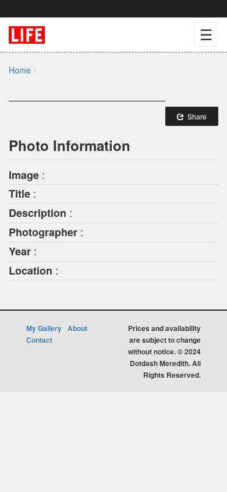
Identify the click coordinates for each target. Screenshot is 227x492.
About (77, 328)
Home (20, 70)
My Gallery (44, 328)
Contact (39, 340)
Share (195, 116)
